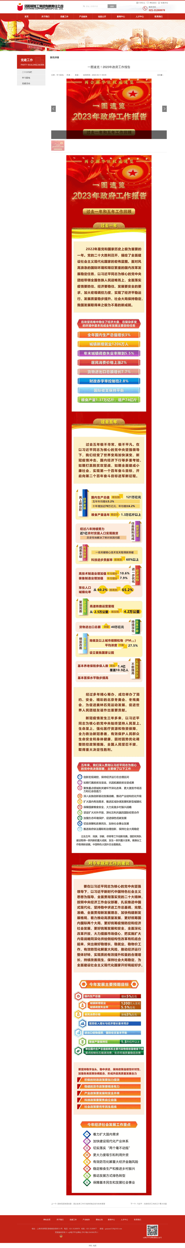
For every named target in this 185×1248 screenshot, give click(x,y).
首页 (27, 16)
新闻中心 (121, 16)
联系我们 (159, 16)
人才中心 (140, 16)
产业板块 (83, 16)
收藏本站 (164, 2)
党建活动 (26, 83)
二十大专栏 (27, 72)
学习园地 (26, 77)
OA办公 (142, 2)
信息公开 (102, 16)
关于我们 (45, 16)
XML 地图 (92, 1245)
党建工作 (64, 16)
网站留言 (153, 2)
